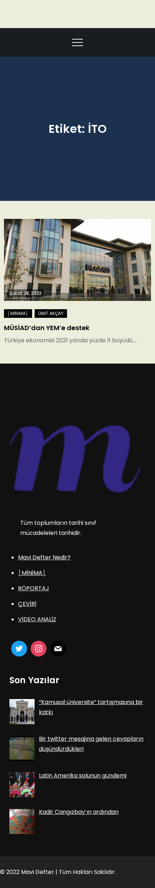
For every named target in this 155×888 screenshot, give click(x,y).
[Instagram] (38, 648)
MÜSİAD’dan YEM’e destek (46, 327)
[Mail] (58, 648)
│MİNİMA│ (18, 313)
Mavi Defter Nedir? (44, 557)
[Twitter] (19, 648)
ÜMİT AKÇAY (50, 313)
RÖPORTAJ (33, 588)
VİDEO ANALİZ (37, 619)
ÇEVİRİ (27, 604)
